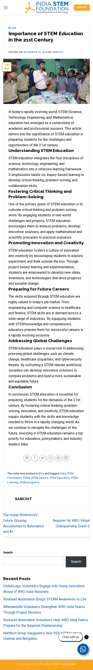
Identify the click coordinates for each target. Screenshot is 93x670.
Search (8, 552)
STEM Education (60, 477)
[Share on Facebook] (34, 458)
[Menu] (5, 7)
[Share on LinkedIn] (66, 458)
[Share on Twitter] (42, 458)
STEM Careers (39, 477)
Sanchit (58, 52)
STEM (26, 477)
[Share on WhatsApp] (26, 458)
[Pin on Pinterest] (58, 458)
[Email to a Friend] (50, 458)
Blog (12, 27)
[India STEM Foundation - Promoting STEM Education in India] (46, 7)
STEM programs (29, 482)
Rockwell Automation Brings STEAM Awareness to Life (45, 599)
